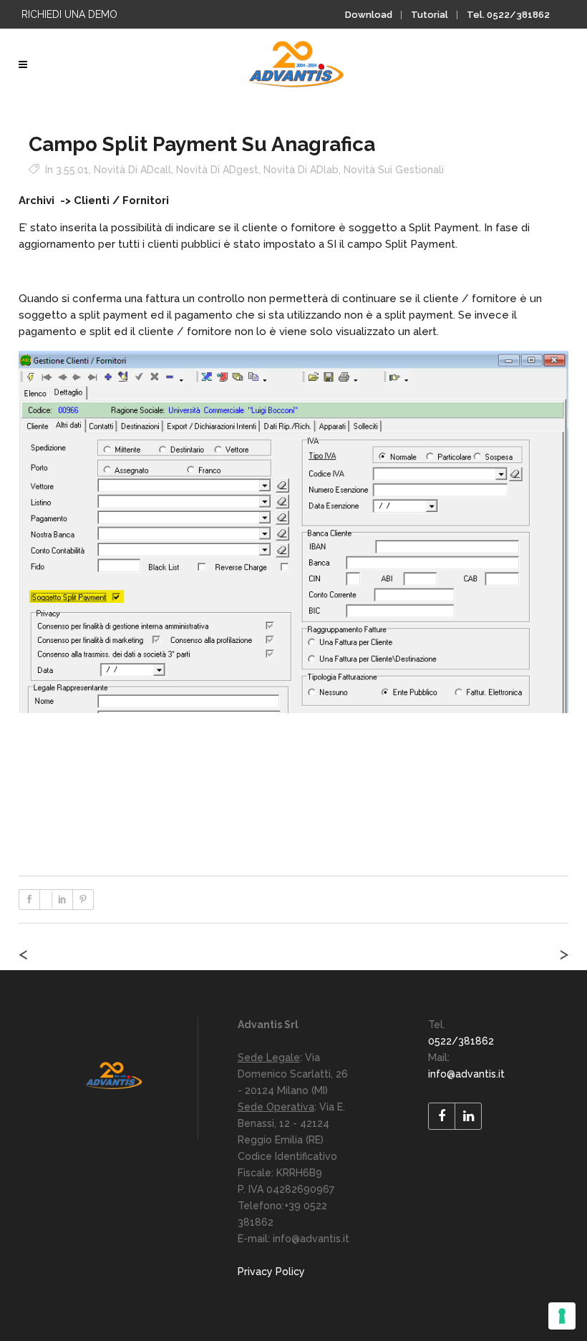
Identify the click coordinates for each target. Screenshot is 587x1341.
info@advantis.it (466, 1074)
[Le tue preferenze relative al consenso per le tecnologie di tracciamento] (562, 1316)
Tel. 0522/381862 (508, 14)
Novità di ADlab (301, 169)
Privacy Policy (271, 1271)
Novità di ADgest (217, 169)
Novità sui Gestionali (394, 169)
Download (368, 14)
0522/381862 (461, 1041)
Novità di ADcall (132, 169)
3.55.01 (72, 169)
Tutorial (429, 14)
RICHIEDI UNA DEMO (69, 14)
